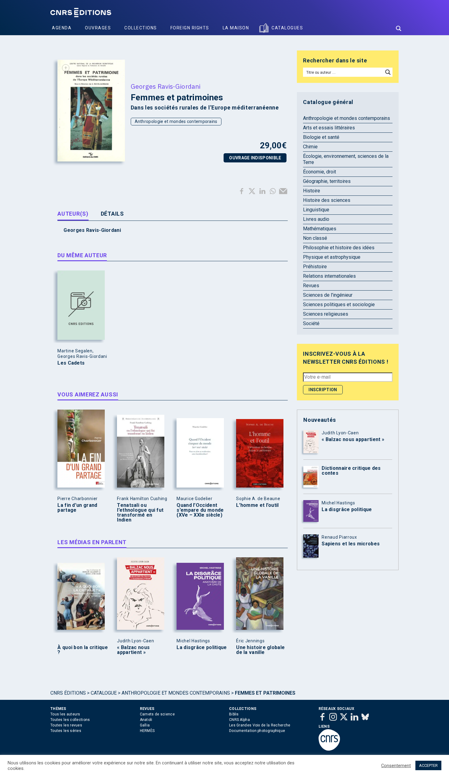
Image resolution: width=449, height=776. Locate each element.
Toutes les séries (65, 731)
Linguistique (316, 210)
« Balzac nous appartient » (133, 650)
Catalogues (287, 27)
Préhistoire (315, 266)
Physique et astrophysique (331, 257)
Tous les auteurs (65, 714)
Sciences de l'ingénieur (327, 295)
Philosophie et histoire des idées (338, 248)
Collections (140, 27)
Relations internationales (329, 276)
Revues (311, 285)
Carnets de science (157, 714)
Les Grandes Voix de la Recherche (259, 725)
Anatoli (146, 720)
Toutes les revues (66, 725)
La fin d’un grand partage (77, 508)
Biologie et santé (321, 137)
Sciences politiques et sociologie (339, 304)
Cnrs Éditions (68, 693)
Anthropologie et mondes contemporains (176, 121)
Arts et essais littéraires (329, 128)
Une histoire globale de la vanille (260, 650)
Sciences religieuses (325, 314)
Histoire (311, 191)
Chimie (310, 147)
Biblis (234, 714)
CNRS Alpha (239, 720)
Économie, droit (319, 172)
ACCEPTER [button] (428, 765)
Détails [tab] (112, 213)
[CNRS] (329, 749)
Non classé (315, 238)
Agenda (61, 27)
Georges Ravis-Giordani (166, 86)
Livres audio (316, 219)
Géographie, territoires (327, 181)
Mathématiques (319, 229)
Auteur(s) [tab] (72, 213)
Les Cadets (71, 363)
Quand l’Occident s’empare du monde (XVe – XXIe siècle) (200, 510)
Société (311, 323)
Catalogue (104, 693)
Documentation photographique (257, 731)
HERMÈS (147, 731)
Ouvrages (98, 27)
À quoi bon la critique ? (82, 650)
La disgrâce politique (202, 647)
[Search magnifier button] (398, 28)
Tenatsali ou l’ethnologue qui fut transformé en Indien (140, 512)
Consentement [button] (396, 765)
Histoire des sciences (326, 200)
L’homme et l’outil (257, 505)
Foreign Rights (189, 27)
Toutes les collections (70, 720)
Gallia (145, 725)
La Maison (236, 27)
